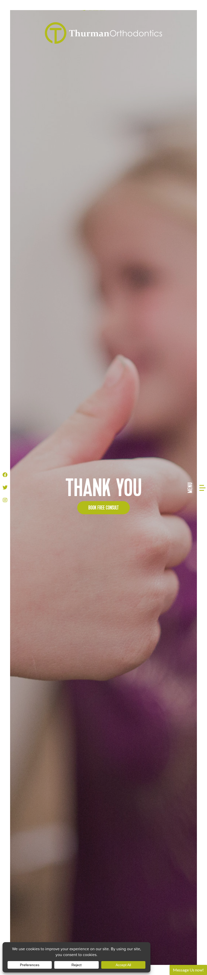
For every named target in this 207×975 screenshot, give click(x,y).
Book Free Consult (103, 507)
